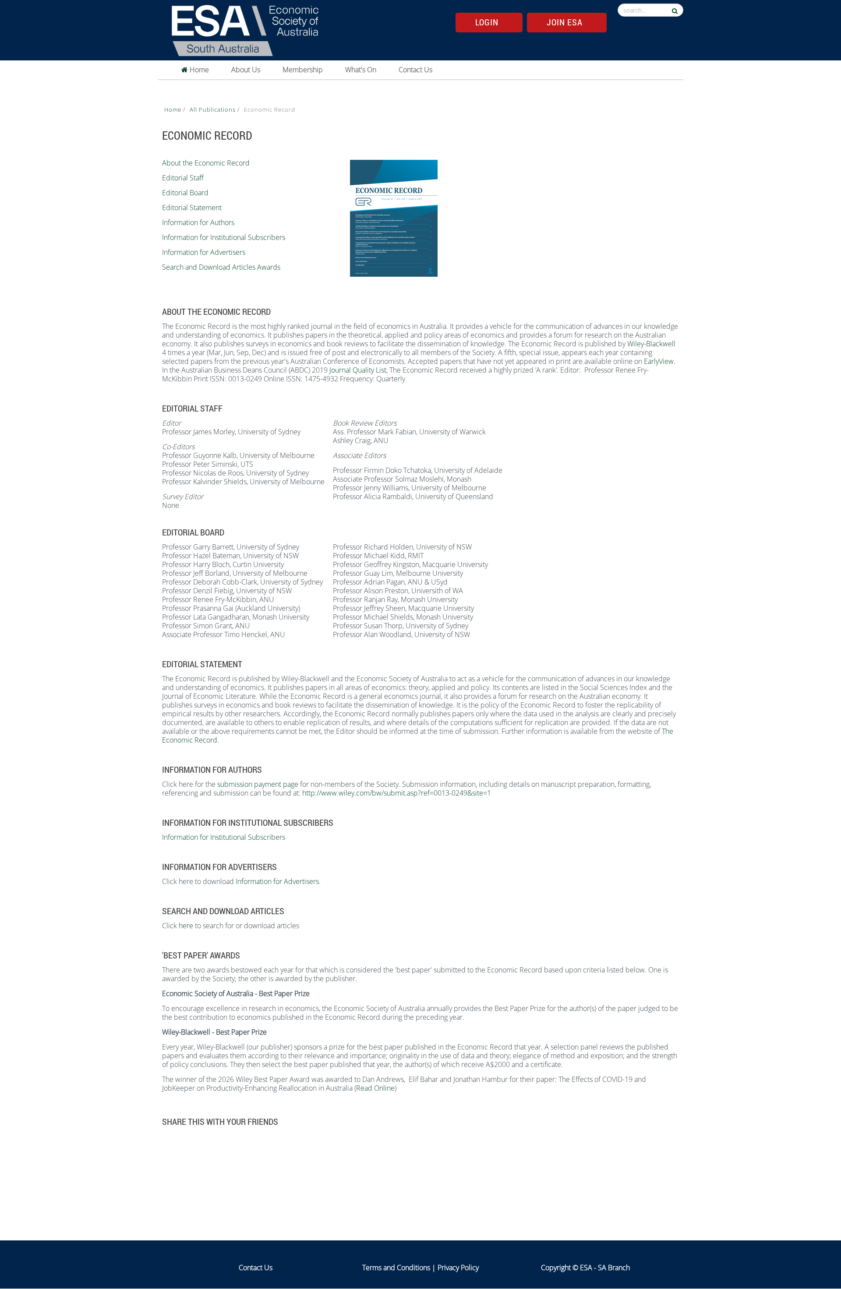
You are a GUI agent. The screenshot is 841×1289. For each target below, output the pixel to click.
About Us (245, 69)
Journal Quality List (357, 370)
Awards (268, 267)
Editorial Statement (192, 207)
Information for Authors (198, 222)
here (186, 925)
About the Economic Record (206, 163)
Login (486, 22)
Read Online (375, 1088)
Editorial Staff (183, 178)
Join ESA (565, 22)
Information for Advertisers (277, 881)
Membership (303, 69)
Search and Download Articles (208, 267)
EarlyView (659, 361)
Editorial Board (185, 192)
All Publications (213, 109)
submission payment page (258, 784)
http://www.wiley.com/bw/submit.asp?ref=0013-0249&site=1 (396, 793)
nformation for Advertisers (204, 252)
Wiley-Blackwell (651, 344)
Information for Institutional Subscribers (223, 237)
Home (198, 69)
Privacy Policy (458, 1267)
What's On (360, 69)
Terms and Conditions (396, 1267)
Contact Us (415, 69)
